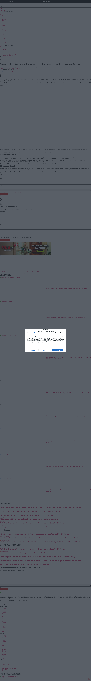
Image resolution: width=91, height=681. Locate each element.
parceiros (34, 332)
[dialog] (45, 340)
